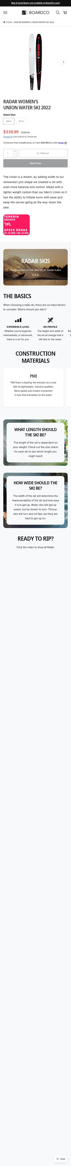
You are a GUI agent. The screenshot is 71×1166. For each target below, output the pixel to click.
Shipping (7, 136)
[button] (5, 12)
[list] (35, 329)
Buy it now (35, 163)
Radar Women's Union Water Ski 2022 (34, 22)
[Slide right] (63, 62)
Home (9, 22)
